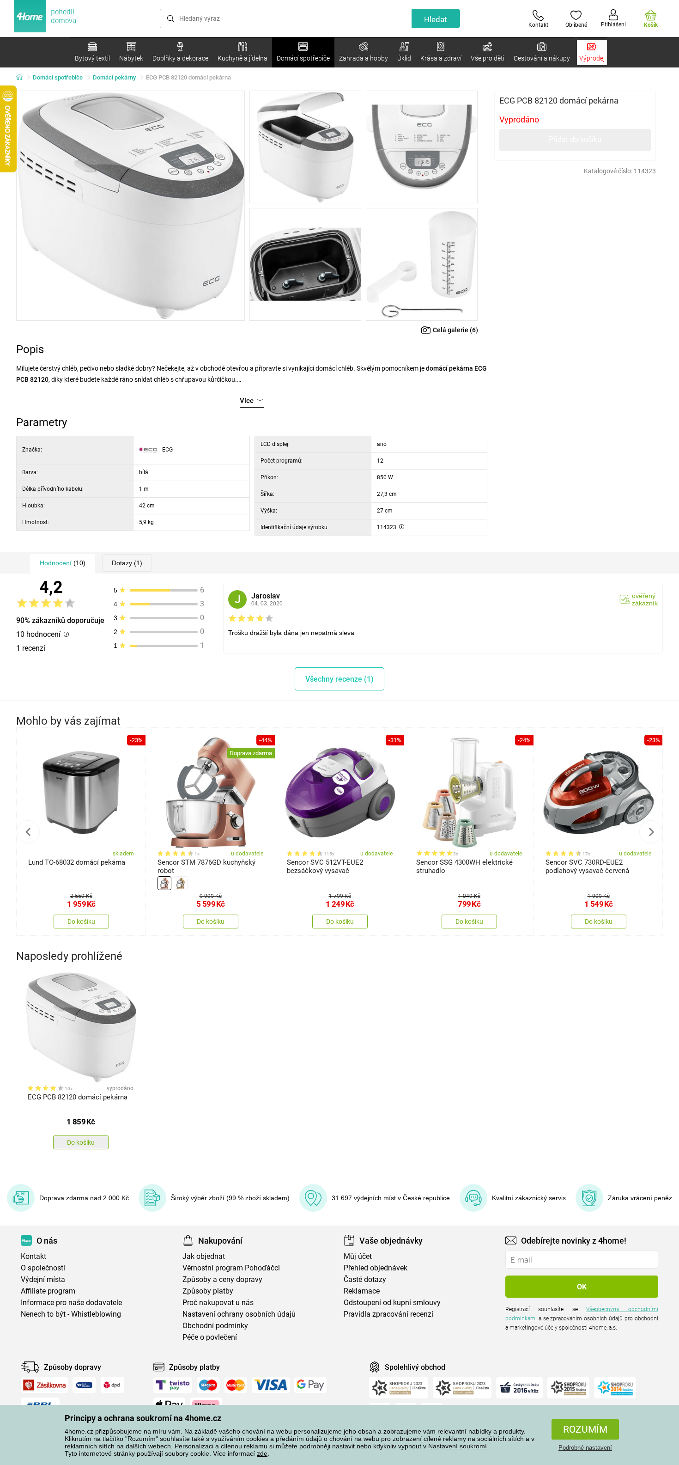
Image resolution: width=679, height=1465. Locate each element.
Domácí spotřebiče (58, 77)
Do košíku (81, 921)
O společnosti (43, 1267)
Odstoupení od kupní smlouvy (392, 1302)
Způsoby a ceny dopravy (222, 1279)
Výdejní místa (43, 1279)
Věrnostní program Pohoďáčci (231, 1267)
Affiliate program (48, 1291)
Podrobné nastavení (585, 1447)
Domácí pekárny (114, 77)
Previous (28, 831)
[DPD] (113, 1385)
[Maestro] (208, 1385)
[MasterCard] (236, 1385)
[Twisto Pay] (172, 1385)
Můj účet (358, 1256)
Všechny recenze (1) (339, 679)
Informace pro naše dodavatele (71, 1302)
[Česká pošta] (84, 1385)
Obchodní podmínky (215, 1325)
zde (262, 1453)
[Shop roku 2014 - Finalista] (615, 1387)
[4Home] (22, 77)
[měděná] (164, 883)
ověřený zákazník (645, 599)
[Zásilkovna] (44, 1385)
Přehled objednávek (375, 1267)
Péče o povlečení (209, 1337)
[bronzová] (180, 883)
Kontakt (33, 1256)
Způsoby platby (207, 1291)
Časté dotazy (365, 1279)
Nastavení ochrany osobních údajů (239, 1314)
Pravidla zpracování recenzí (388, 1314)
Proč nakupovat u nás (218, 1302)
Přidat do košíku (575, 139)
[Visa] (271, 1385)
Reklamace (362, 1291)
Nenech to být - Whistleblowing (71, 1314)
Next (650, 831)
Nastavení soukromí (457, 1446)
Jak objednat (203, 1256)
